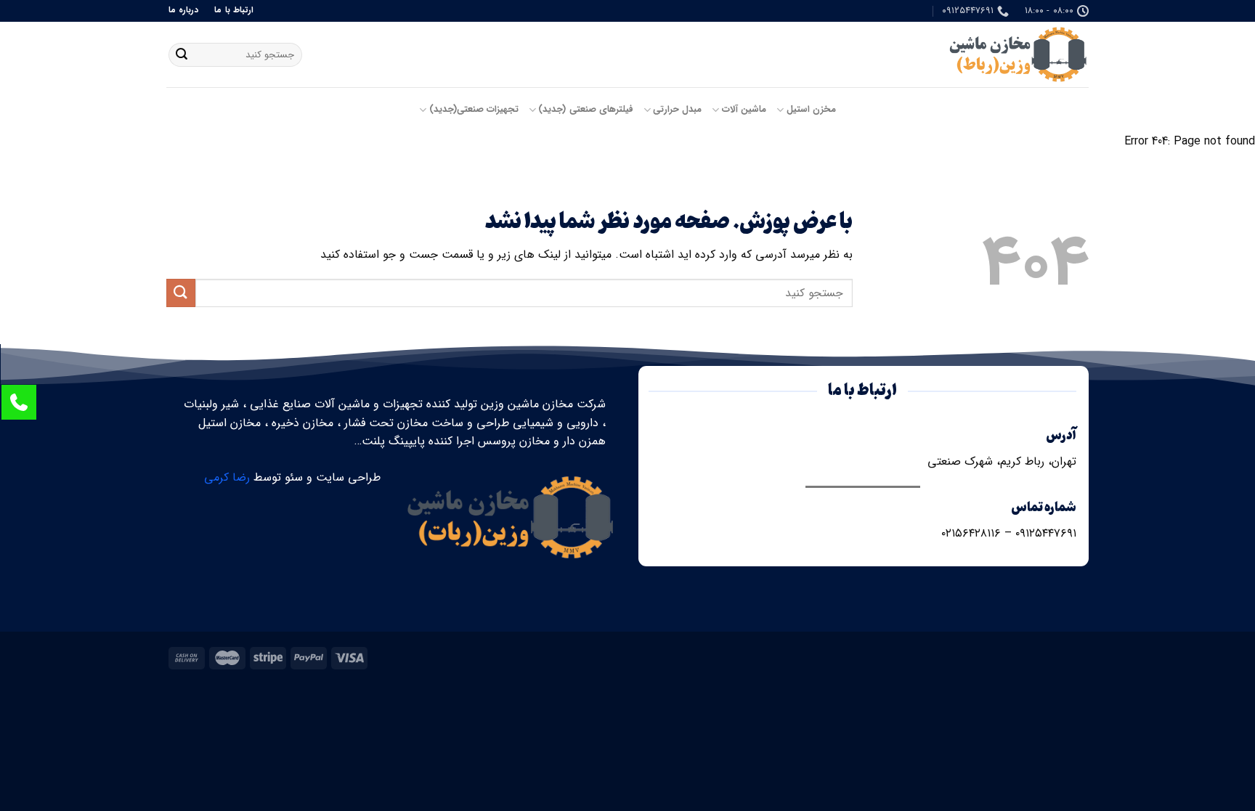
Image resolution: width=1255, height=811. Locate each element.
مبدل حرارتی (677, 109)
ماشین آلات (744, 109)
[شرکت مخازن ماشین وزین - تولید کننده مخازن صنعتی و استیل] (1016, 54)
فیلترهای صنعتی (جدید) (585, 109)
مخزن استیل (811, 109)
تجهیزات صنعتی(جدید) (474, 109)
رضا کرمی (227, 477)
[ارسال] (181, 55)
